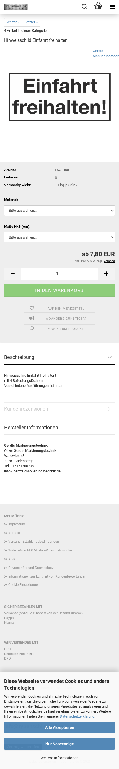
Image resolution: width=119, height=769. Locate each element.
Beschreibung (19, 357)
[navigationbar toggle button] (112, 7)
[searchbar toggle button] (84, 7)
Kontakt (14, 533)
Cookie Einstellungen (24, 585)
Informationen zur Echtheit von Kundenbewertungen (47, 576)
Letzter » (31, 22)
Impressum (16, 524)
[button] (12, 274)
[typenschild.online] (14, 7)
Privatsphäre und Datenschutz (31, 568)
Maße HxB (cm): (17, 226)
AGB (11, 559)
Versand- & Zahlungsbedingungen (33, 541)
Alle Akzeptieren (59, 727)
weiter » (13, 22)
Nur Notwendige (59, 744)
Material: (11, 200)
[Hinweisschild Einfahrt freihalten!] (60, 90)
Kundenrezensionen (26, 409)
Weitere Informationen (59, 758)
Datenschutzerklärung (77, 716)
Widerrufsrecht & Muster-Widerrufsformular (40, 550)
